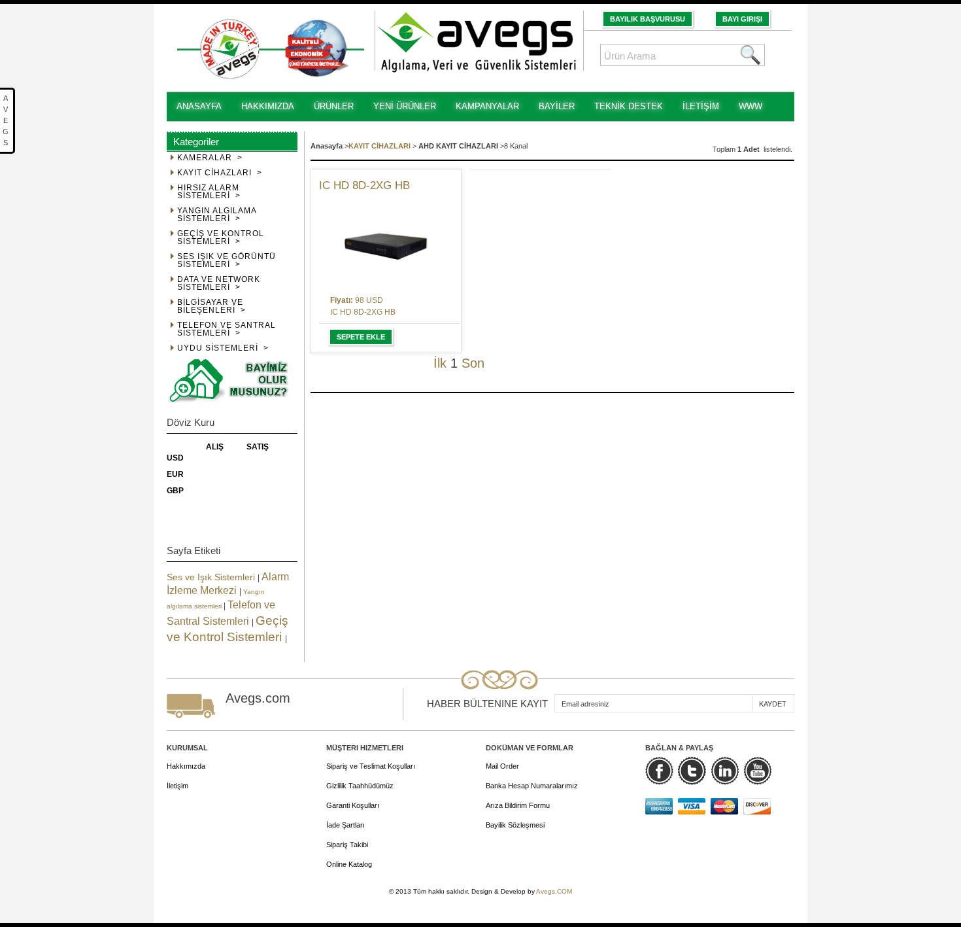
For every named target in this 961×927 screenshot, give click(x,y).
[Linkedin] (725, 770)
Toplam (725, 149)
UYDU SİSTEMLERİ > (223, 348)
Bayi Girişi (742, 19)
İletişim (177, 786)
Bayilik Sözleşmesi (515, 825)
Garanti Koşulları (352, 805)
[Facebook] (659, 770)
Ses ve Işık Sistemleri (212, 577)
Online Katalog (349, 864)
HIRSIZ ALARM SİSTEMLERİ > (209, 192)
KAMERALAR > (210, 158)
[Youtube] (757, 770)
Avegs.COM (554, 891)
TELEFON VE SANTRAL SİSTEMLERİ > (226, 329)
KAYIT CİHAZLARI (379, 146)
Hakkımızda (186, 766)
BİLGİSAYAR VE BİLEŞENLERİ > (211, 306)
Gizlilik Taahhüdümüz (360, 786)
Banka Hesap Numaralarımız (532, 786)
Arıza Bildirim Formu (518, 805)
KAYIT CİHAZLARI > (219, 173)
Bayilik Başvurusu (647, 19)
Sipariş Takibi (347, 844)
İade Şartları (345, 825)
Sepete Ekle (361, 337)
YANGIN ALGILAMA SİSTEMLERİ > (217, 215)
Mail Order (502, 766)
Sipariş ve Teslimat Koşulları (370, 766)
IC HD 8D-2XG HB (364, 185)
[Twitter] (692, 770)
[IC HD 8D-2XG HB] (386, 243)
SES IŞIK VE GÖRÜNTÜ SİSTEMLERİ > (226, 261)
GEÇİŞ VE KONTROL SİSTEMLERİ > (220, 238)
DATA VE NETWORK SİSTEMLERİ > (218, 283)
